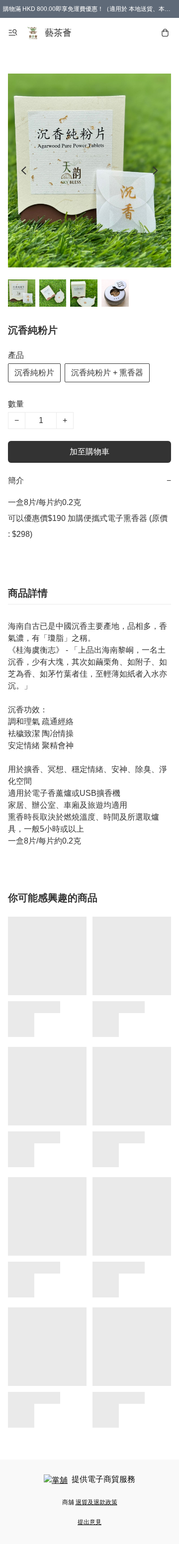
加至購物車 (89, 451)
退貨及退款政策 (96, 1502)
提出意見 (89, 1522)
